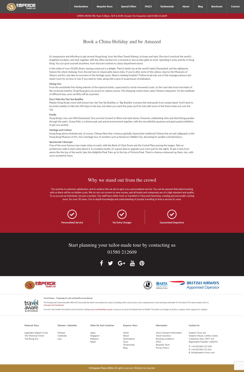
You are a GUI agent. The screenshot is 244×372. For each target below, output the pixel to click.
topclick (151, 368)
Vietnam (61, 333)
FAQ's (158, 342)
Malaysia (94, 339)
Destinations (81, 6)
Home (126, 333)
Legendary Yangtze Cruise (36, 333)
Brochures (216, 6)
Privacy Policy (162, 348)
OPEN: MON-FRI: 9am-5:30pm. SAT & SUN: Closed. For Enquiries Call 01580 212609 (122, 16)
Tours (125, 342)
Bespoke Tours (105, 6)
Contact (235, 6)
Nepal (93, 342)
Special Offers (128, 6)
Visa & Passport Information (169, 333)
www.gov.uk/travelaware (54, 305)
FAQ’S (148, 6)
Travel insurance (163, 336)
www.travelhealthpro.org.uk (101, 310)
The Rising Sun (31, 339)
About (185, 6)
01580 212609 (122, 251)
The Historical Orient (34, 336)
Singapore (94, 336)
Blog (200, 6)
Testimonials (167, 6)
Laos (59, 339)
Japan (92, 333)
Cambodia (62, 336)
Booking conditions (165, 339)
